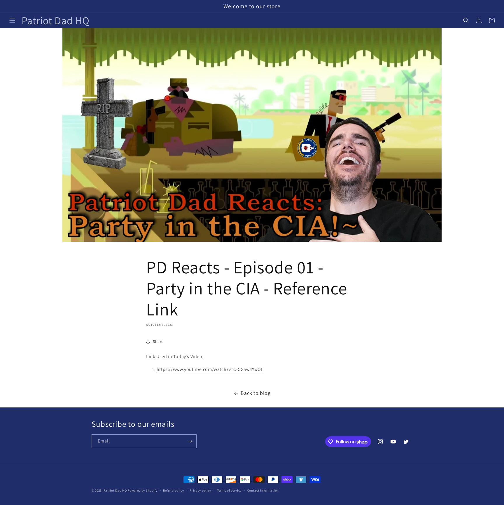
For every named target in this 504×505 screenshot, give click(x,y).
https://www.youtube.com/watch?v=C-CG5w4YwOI (209, 369)
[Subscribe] (189, 441)
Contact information (263, 490)
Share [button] (158, 341)
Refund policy (173, 490)
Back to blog (255, 393)
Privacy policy (200, 490)
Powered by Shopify (142, 490)
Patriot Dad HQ (115, 490)
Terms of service (229, 490)
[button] (12, 20)
